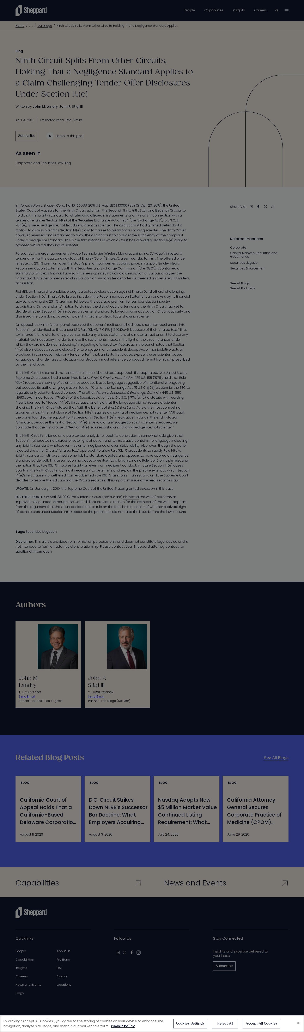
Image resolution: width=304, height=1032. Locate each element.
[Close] (298, 1023)
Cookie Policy (123, 1026)
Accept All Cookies (262, 1024)
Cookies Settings (190, 1024)
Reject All (225, 1024)
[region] (152, 1023)
